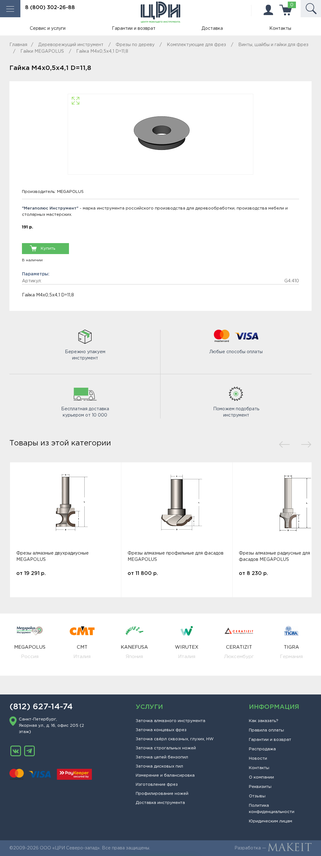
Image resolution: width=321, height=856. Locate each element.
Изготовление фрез (157, 784)
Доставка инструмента (160, 803)
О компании (261, 777)
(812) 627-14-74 (41, 707)
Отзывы (257, 796)
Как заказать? (263, 721)
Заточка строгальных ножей (166, 748)
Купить (48, 248)
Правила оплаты (266, 730)
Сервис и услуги (48, 28)
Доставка (212, 28)
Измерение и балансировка (165, 775)
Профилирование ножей (162, 793)
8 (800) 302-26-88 (50, 7)
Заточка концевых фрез (161, 730)
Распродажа (262, 749)
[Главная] (160, 12)
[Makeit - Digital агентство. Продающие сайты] (290, 848)
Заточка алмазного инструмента (170, 721)
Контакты (280, 28)
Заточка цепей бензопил (162, 757)
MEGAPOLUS (70, 192)
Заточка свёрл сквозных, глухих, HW (174, 739)
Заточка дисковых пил (159, 766)
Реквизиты (260, 787)
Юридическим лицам (270, 821)
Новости (258, 758)
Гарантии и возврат (133, 28)
